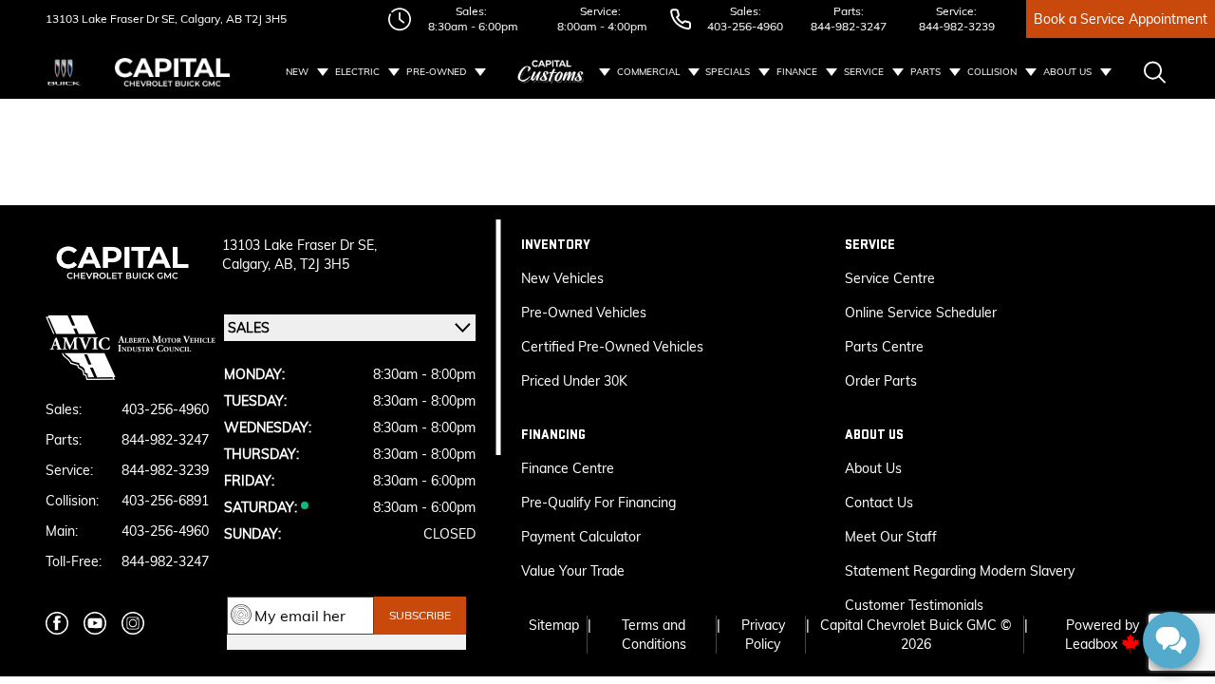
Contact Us (879, 502)
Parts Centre (884, 346)
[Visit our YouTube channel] (95, 623)
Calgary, (248, 264)
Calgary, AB (210, 18)
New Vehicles (562, 278)
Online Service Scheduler (921, 312)
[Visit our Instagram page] (133, 623)
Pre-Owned (436, 72)
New (297, 72)
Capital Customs (551, 72)
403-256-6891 (165, 500)
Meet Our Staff (891, 536)
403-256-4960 (745, 26)
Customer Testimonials (914, 605)
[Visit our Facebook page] (57, 623)
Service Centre (890, 278)
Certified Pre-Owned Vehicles (612, 346)
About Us (1067, 72)
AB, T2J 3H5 (311, 264)
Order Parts (881, 381)
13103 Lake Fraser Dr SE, (112, 18)
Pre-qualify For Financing (598, 502)
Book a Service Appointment (1120, 19)
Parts (925, 72)
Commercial (648, 72)
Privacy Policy (763, 635)
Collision (992, 72)
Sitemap (554, 625)
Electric (357, 72)
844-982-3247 (849, 26)
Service (864, 72)
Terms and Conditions (654, 635)
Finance (796, 72)
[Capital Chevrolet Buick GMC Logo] (172, 72)
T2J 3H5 (264, 18)
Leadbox (1093, 644)
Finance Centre (567, 468)
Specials (727, 72)
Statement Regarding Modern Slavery (960, 571)
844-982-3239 (957, 26)
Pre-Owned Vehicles (583, 312)
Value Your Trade (573, 571)
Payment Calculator (581, 536)
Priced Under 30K (574, 381)
